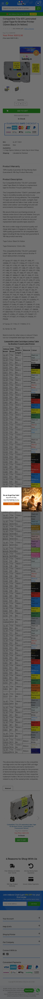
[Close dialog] (41, 489)
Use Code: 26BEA (11, 503)
